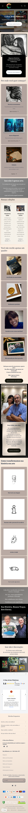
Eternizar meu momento (14, 72)
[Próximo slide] (16, 673)
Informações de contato (22, 810)
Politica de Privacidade (8, 758)
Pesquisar (5, 755)
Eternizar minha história (14, 24)
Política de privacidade (12, 808)
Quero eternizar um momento (14, 380)
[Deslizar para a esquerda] (11, 640)
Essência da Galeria (14, 450)
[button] (2, 5)
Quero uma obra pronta (13, 141)
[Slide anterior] (11, 673)
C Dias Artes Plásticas (12, 806)
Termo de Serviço (6, 767)
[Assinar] (23, 780)
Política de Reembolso (7, 761)
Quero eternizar (13, 111)
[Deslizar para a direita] (16, 640)
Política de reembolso (20, 808)
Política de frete (13, 810)
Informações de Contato (8, 770)
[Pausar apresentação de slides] (26, 673)
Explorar (13, 174)
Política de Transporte (7, 764)
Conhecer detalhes (7, 240)
